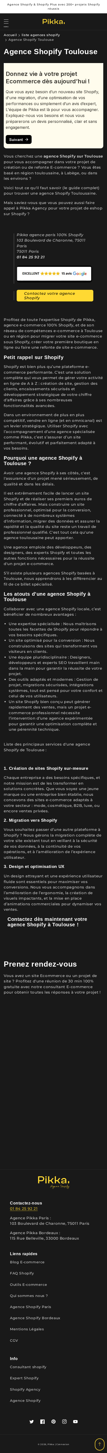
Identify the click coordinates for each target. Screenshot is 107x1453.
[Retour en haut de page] (100, 1444)
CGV (14, 1340)
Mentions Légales (27, 1329)
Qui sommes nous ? (29, 1296)
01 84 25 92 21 (24, 1208)
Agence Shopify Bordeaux (35, 1318)
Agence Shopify (25, 1400)
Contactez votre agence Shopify (49, 295)
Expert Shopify (24, 1378)
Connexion (62, 1444)
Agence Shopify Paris (30, 1307)
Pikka (51, 1444)
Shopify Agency (25, 1389)
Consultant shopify (29, 1367)
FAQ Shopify (22, 1273)
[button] (6, 21)
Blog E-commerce (27, 1262)
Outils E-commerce (28, 1284)
